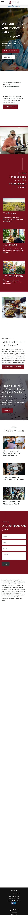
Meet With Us (8, 57)
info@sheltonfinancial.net (14, 901)
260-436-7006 (15, 893)
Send (5, 564)
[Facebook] (12, 903)
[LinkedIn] (15, 903)
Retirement (14, 912)
